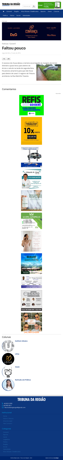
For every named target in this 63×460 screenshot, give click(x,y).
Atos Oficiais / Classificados (29, 11)
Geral (49, 11)
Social (18, 15)
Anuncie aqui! (7, 421)
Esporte (43, 11)
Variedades (26, 15)
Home (5, 416)
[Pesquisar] (33, 6)
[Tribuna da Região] (11, 4)
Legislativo (6, 439)
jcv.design (56, 458)
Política (5, 15)
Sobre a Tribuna (8, 418)
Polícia (12, 15)
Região (16, 11)
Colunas (56, 11)
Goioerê (9, 11)
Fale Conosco (7, 423)
